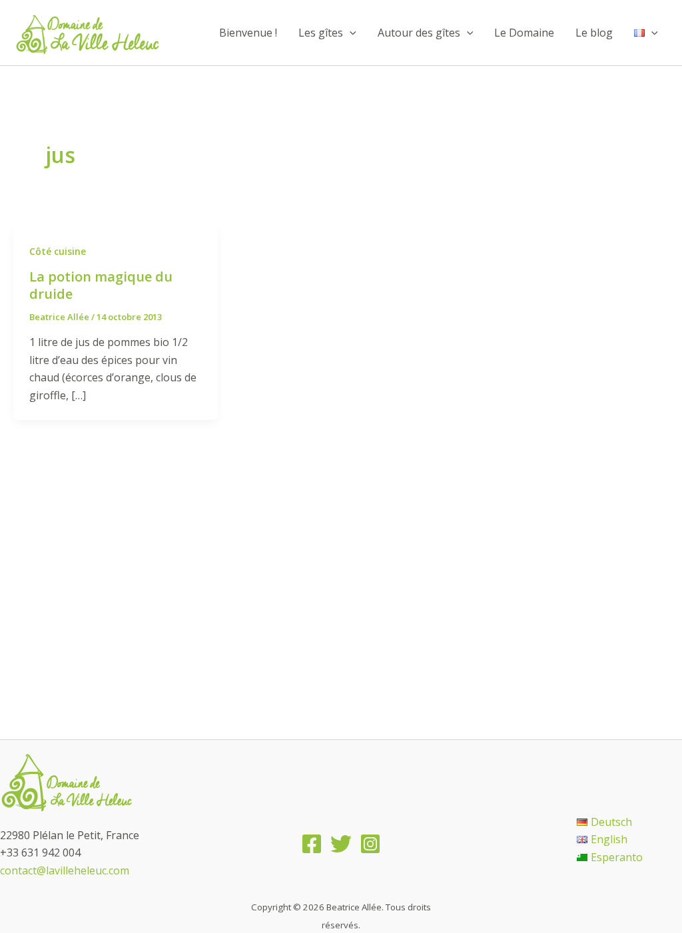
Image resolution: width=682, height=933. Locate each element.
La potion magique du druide (100, 285)
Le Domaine (524, 32)
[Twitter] (341, 843)
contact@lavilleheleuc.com (64, 870)
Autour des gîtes (419, 32)
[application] (349, 32)
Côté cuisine (57, 251)
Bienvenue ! (248, 32)
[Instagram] (370, 843)
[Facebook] (311, 843)
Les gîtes (320, 32)
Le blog (594, 32)
